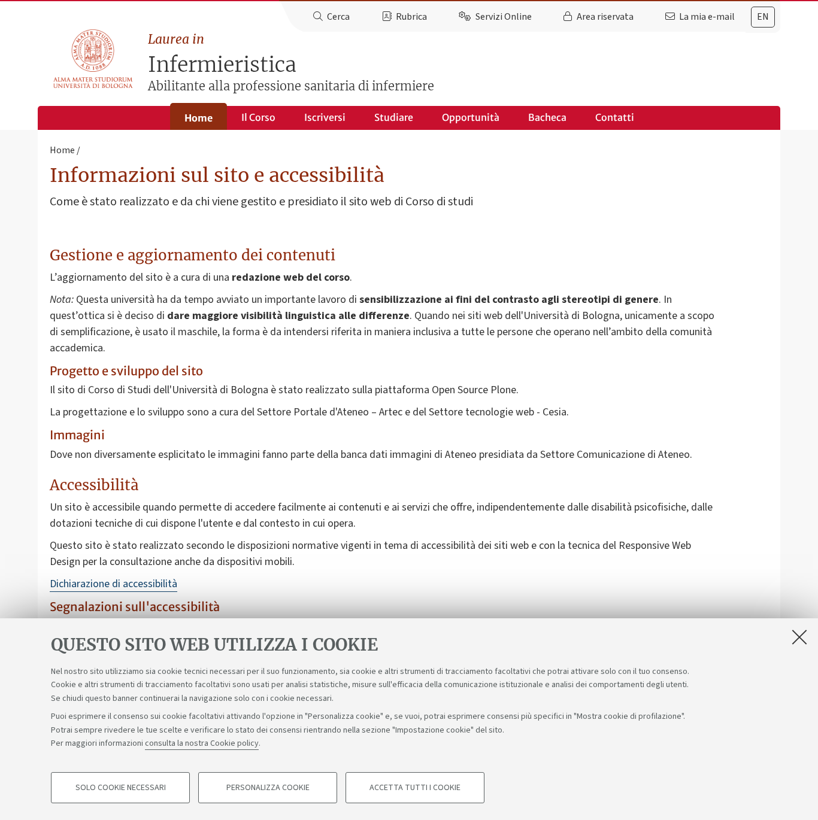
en (763, 16)
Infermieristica (291, 62)
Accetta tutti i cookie (414, 788)
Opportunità (470, 117)
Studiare (393, 117)
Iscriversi (325, 117)
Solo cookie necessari (120, 788)
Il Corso (258, 117)
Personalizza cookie (268, 788)
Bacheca (547, 117)
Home (198, 118)
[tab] (763, 17)
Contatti (614, 117)
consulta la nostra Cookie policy (202, 743)
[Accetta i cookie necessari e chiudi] (799, 636)
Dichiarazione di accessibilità (113, 583)
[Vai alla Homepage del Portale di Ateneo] (93, 59)
